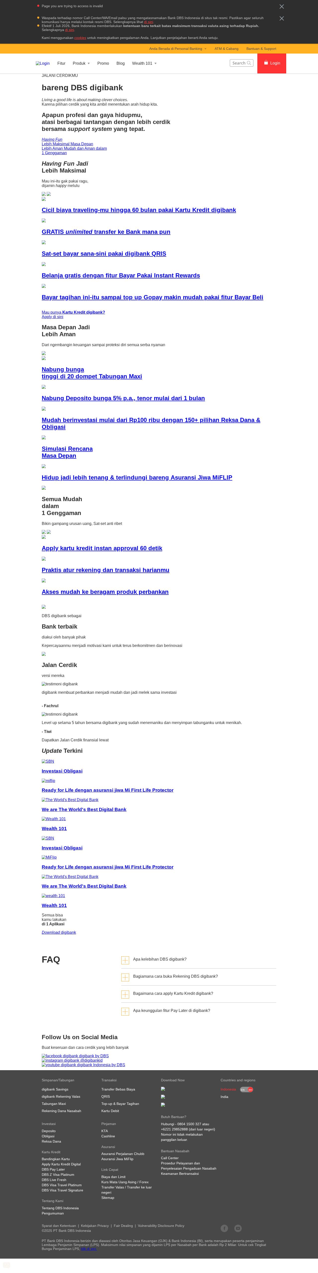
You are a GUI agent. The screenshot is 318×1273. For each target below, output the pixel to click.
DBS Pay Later (53, 1169)
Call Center (170, 1158)
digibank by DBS (93, 1056)
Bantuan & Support (261, 49)
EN (242, 1090)
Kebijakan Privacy (95, 1226)
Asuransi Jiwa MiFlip (117, 1159)
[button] (282, 6)
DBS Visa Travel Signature (62, 1190)
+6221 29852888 (174, 1129)
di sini (148, 22)
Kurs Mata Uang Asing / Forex (125, 1182)
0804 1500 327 (189, 1124)
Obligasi (48, 1136)
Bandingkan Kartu (56, 1159)
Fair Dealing (123, 1226)
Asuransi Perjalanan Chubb (122, 1154)
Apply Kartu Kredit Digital (61, 1164)
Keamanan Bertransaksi (180, 1174)
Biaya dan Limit (113, 1177)
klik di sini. (89, 1249)
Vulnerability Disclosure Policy (161, 1226)
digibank (59, 932)
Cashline (108, 1136)
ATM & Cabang (226, 49)
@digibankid (91, 1060)
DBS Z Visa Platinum (58, 1175)
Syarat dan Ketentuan (59, 1226)
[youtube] (238, 1228)
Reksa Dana (51, 1141)
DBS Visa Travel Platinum (62, 1185)
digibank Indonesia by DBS (100, 1065)
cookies (80, 38)
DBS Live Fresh (54, 1180)
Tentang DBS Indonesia (60, 1208)
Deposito (49, 1131)
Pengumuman (53, 1213)
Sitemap (107, 1198)
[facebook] (224, 1228)
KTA (104, 1131)
